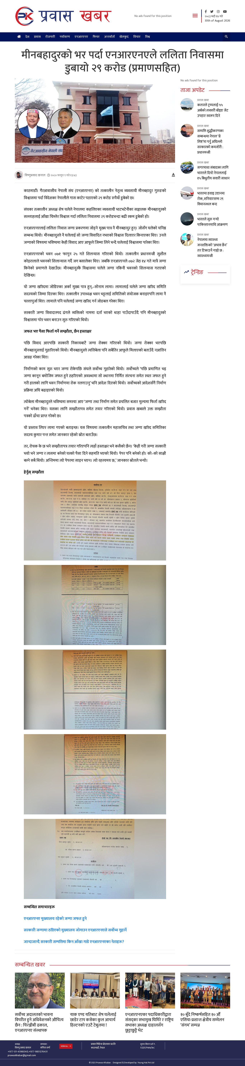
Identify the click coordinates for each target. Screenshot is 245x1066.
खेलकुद (124, 37)
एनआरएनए (81, 37)
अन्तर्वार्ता (109, 37)
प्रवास (37, 37)
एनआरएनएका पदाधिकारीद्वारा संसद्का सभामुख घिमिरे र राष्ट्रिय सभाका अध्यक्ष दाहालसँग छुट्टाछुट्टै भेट (149, 1022)
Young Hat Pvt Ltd (146, 1062)
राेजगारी (50, 37)
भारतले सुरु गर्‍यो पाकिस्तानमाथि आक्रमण (212, 222)
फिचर (96, 37)
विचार (136, 37)
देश (27, 37)
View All (65, 1046)
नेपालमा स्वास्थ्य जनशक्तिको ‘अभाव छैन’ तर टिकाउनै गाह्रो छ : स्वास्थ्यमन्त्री (212, 248)
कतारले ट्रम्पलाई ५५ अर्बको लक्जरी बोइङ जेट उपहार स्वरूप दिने (212, 110)
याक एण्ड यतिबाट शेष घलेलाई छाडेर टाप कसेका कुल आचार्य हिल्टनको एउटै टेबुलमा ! (93, 1020)
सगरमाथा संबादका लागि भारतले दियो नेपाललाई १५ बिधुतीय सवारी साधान (213, 172)
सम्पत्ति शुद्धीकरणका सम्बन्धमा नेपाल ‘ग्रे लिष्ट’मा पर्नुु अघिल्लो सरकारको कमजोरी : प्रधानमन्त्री (210, 142)
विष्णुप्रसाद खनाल (35, 175)
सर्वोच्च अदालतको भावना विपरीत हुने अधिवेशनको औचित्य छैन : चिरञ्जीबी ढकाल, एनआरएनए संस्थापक (39, 1022)
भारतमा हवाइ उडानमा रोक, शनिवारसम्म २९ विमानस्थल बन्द (211, 198)
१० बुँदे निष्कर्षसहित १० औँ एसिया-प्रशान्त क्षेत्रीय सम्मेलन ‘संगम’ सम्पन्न (202, 1020)
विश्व (147, 37)
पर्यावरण (65, 37)
